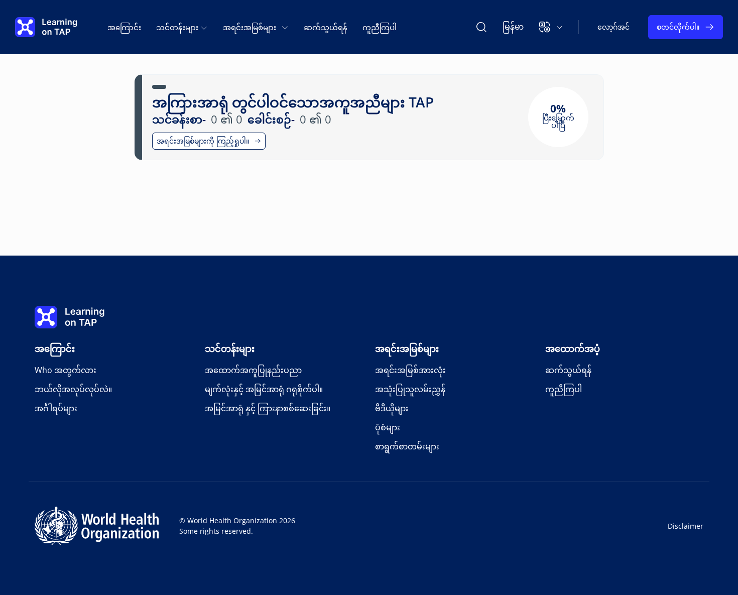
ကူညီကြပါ (379, 27)
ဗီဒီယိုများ (392, 408)
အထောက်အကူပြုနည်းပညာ (253, 370)
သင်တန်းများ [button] (178, 27)
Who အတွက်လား (65, 370)
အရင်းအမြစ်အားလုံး (410, 370)
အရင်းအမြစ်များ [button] (249, 27)
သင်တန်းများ (230, 348)
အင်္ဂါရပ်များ (56, 408)
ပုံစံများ (387, 427)
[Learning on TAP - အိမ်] (46, 27)
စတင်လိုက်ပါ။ (678, 27)
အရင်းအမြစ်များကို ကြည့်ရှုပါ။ (203, 141)
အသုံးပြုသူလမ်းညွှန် (410, 389)
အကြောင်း (124, 27)
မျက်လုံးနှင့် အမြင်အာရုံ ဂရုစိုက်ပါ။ (264, 389)
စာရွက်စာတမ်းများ (407, 446)
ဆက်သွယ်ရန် (325, 27)
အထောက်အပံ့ (572, 348)
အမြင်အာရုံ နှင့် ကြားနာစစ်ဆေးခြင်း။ (267, 408)
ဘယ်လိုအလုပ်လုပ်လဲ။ (73, 389)
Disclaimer (685, 526)
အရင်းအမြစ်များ (407, 348)
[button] (551, 27)
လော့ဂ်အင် (613, 27)
